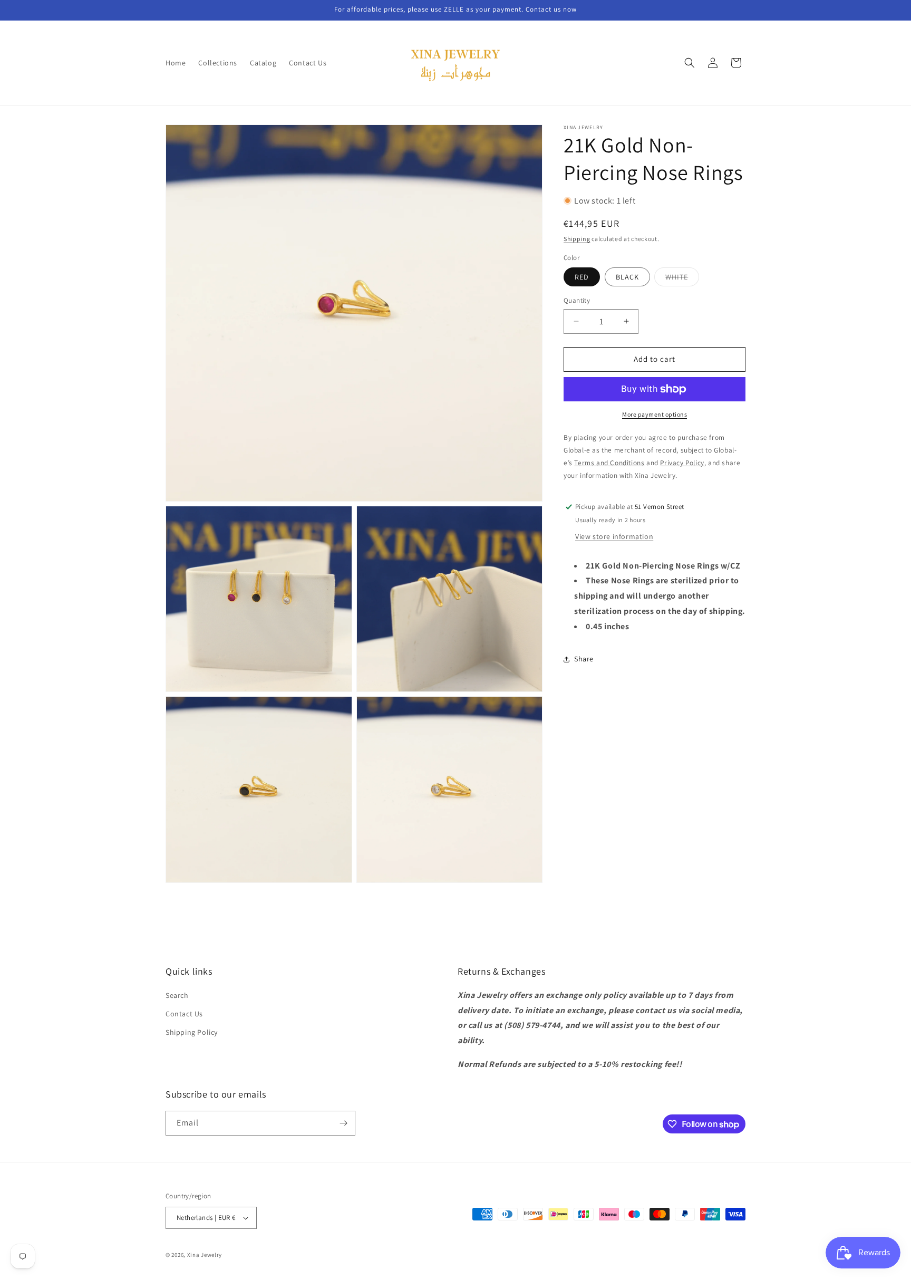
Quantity (577, 300)
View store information (614, 536)
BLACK (627, 277)
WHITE (682, 279)
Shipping (577, 239)
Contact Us (184, 1013)
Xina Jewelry (204, 1254)
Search (177, 995)
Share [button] (584, 658)
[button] (689, 62)
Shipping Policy (192, 1032)
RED (582, 277)
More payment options (654, 414)
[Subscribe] (343, 1123)
